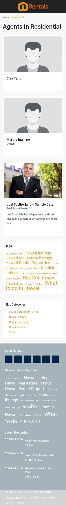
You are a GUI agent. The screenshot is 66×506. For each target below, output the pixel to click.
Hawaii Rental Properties (28, 262)
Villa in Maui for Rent (37, 440)
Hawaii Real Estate (19, 322)
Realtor (31, 278)
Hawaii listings (38, 253)
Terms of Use (30, 497)
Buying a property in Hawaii (23, 311)
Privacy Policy (47, 497)
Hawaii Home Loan (14, 254)
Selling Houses (27, 284)
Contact (17, 497)
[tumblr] (46, 359)
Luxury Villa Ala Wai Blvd (39, 455)
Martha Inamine (18, 139)
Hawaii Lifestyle (17, 317)
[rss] (18, 359)
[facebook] (8, 359)
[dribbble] (37, 359)
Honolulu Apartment (28, 268)
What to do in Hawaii (32, 285)
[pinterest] (55, 359)
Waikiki (39, 284)
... (13, 223)
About (9, 497)
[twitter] (27, 359)
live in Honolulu (27, 273)
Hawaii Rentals (17, 327)
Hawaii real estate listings (29, 258)
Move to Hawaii (43, 273)
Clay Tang (14, 78)
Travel (12, 332)
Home (6, 17)
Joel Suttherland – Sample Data (30, 204)
